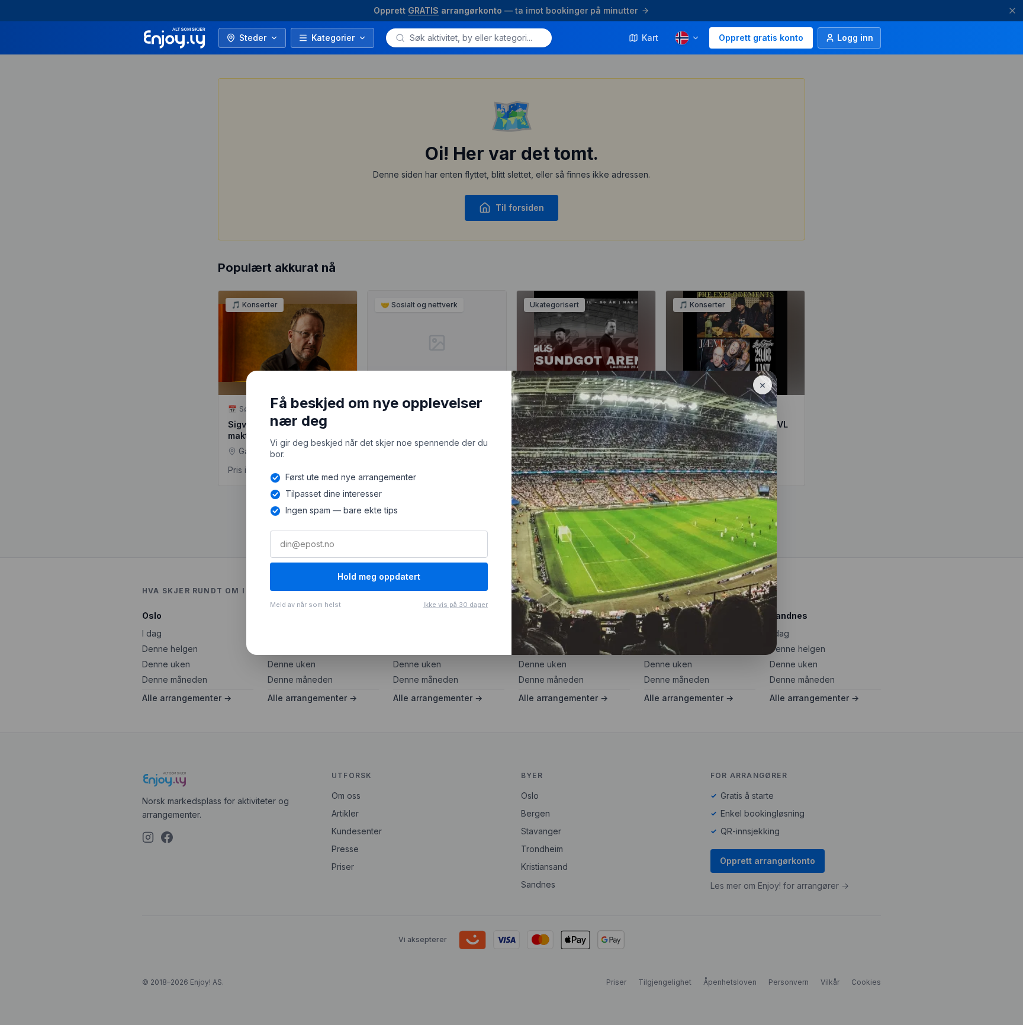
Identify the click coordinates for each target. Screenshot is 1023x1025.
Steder (252, 38)
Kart (650, 38)
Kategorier (333, 38)
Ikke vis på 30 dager (455, 604)
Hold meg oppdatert (378, 576)
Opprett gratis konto (761, 38)
